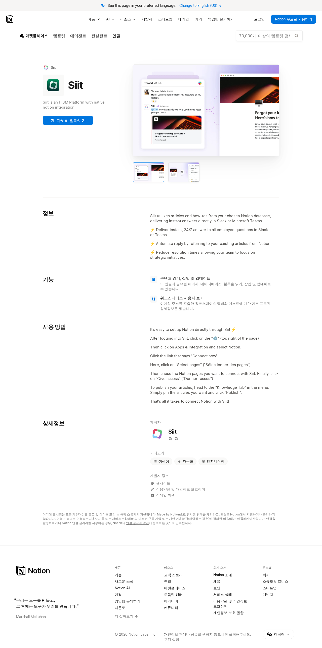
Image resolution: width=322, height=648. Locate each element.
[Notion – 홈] (10, 19)
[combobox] (269, 35)
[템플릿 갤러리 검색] (296, 35)
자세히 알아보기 (71, 120)
